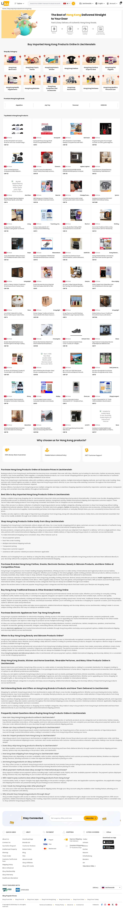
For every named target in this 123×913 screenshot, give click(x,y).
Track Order (6, 856)
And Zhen (28, 195)
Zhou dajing (115, 281)
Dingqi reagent (114, 396)
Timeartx (57, 166)
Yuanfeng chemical (55, 224)
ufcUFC (87, 425)
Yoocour (47, 105)
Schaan (85, 842)
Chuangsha (56, 339)
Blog (24, 853)
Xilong (29, 396)
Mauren (85, 853)
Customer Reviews (28, 846)
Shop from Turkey (93, 899)
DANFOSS (87, 252)
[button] (86, 3)
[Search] (73, 3)
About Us (5, 839)
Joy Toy (19, 105)
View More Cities (89, 866)
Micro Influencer (8, 868)
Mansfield (28, 425)
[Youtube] (109, 905)
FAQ (23, 856)
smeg (29, 224)
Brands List (26, 842)
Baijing (58, 396)
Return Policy (27, 849)
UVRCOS (75, 105)
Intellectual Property (9, 849)
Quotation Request (9, 846)
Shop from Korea (64, 899)
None (29, 310)
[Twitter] (112, 905)
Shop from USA (7, 899)
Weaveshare (56, 252)
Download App (27, 839)
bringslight (27, 281)
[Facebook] (102, 905)
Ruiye (29, 252)
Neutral (57, 195)
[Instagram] (105, 905)
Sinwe (117, 339)
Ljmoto (117, 195)
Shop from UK (19, 899)
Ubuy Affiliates (27, 863)
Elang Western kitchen (114, 252)
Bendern (86, 859)
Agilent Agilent (85, 166)
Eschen (85, 849)
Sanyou (87, 281)
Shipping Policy (7, 865)
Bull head (87, 138)
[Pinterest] (116, 905)
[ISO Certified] (21, 890)
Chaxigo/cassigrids (85, 195)
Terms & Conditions (45, 905)
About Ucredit (27, 859)
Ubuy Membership (8, 871)
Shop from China (78, 899)
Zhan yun (87, 396)
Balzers (85, 846)
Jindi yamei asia (114, 367)
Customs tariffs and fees (9, 860)
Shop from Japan (33, 899)
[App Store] (108, 842)
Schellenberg (87, 856)
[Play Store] (108, 847)
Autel (104, 105)
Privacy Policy (59, 905)
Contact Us (6, 842)
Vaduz (85, 839)
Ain (84, 863)
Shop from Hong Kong (49, 899)
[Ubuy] (5, 3)
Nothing (116, 224)
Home (4, 9)
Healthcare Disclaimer (10, 878)
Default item (86, 339)
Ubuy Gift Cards (28, 866)
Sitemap (5, 853)
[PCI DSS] (6, 890)
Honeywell (57, 138)
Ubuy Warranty (7, 875)
